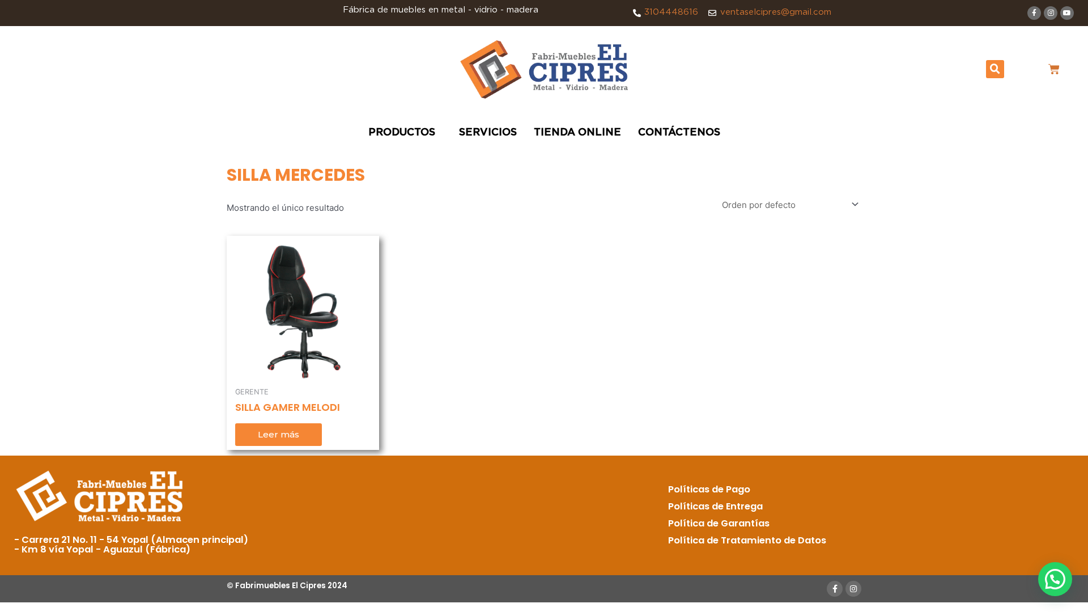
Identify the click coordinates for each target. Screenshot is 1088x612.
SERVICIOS (488, 133)
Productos (401, 133)
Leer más (278, 434)
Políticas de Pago (709, 489)
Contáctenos (679, 133)
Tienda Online (577, 133)
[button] (995, 69)
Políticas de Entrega (715, 506)
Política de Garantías (719, 523)
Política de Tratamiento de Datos (747, 540)
